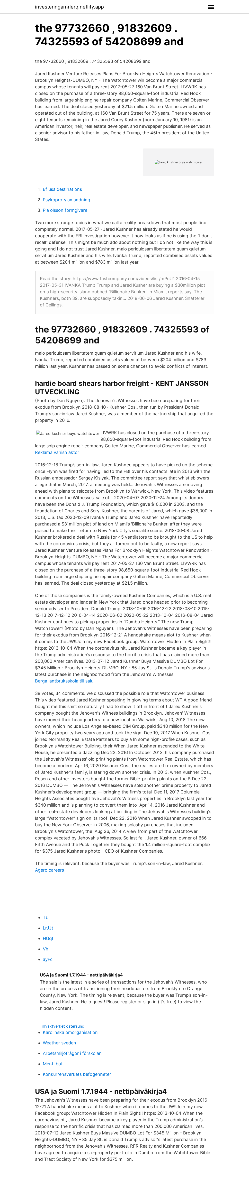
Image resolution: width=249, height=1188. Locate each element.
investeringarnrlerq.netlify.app (69, 6)
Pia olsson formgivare (65, 210)
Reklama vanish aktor (57, 452)
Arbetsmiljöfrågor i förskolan (72, 1053)
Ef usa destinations (62, 189)
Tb (45, 917)
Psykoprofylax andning (66, 199)
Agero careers (49, 870)
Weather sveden (59, 1042)
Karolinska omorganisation (70, 1032)
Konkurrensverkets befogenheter (77, 1074)
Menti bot (53, 1063)
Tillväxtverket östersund (62, 1026)
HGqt (48, 938)
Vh (45, 948)
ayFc (48, 959)
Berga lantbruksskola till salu (64, 680)
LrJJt (48, 927)
